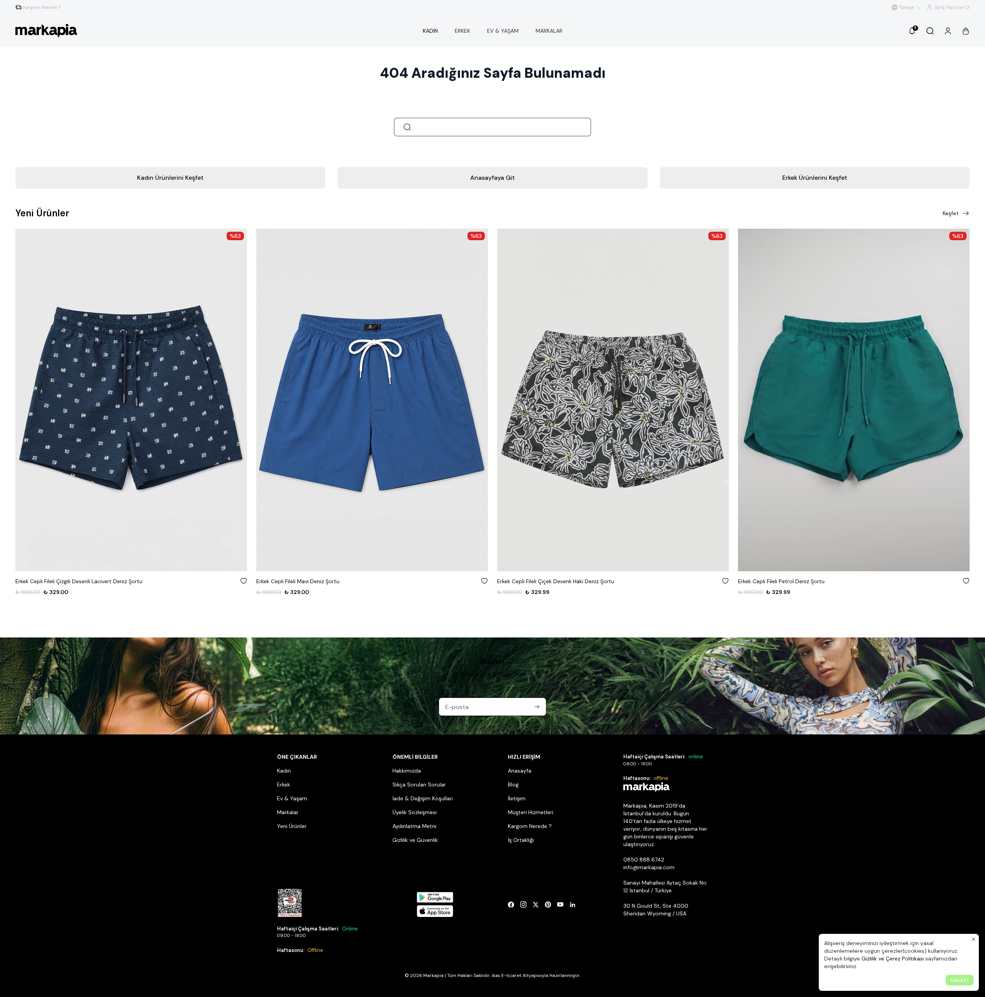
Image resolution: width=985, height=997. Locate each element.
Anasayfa (519, 770)
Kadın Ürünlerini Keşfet (170, 178)
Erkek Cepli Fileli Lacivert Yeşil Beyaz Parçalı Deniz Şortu (807, 581)
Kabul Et (959, 980)
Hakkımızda (406, 770)
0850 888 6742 (643, 859)
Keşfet (951, 213)
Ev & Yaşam (292, 798)
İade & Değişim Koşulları (422, 798)
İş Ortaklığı (521, 839)
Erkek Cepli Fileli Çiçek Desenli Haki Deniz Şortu (314, 581)
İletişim (517, 798)
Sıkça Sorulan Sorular (419, 784)
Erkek (283, 784)
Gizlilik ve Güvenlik (415, 839)
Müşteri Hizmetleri (530, 812)
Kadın (284, 770)
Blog (513, 784)
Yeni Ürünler (292, 826)
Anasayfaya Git (492, 178)
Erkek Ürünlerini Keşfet (814, 178)
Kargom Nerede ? (530, 826)
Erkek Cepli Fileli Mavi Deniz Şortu (56, 581)
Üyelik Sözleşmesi (414, 812)
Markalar (288, 812)
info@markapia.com (648, 867)
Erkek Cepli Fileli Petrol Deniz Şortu (540, 581)
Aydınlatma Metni (414, 826)
